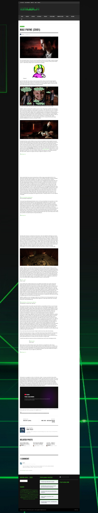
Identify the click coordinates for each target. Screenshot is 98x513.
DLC (23, 492)
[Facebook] (69, 3)
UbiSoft (25, 495)
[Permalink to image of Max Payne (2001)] (39, 47)
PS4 (25, 496)
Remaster (27, 499)
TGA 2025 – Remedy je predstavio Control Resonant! (50, 444)
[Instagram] (71, 3)
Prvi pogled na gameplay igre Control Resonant (38, 443)
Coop (34, 497)
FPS (21, 491)
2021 (25, 491)
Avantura (36, 490)
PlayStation (32, 494)
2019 (31, 490)
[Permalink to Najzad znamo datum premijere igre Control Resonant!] (26, 450)
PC (29, 494)
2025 (32, 495)
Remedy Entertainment (45, 413)
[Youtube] (75, 3)
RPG (27, 496)
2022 (33, 489)
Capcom (31, 491)
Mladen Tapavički (23, 445)
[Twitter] (73, 3)
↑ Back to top (76, 509)
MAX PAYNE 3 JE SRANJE (35, 413)
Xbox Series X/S (32, 492)
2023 (23, 495)
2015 (22, 494)
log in (24, 470)
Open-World (29, 495)
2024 (29, 496)
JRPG (28, 492)
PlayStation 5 (23, 497)
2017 (23, 496)
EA (33, 495)
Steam (21, 492)
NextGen (36, 494)
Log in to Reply (33, 464)
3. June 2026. (28, 445)
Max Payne (30, 413)
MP (35, 496)
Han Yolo (23, 413)
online (32, 499)
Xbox (37, 491)
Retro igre (22, 26)
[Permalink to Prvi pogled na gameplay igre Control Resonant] (39, 450)
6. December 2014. (27, 34)
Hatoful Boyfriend (46, 149)
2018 (21, 495)
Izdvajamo (26, 413)
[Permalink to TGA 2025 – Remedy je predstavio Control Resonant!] (52, 450)
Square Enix (32, 496)
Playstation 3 (25, 494)
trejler (34, 491)
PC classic (40, 413)
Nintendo (27, 491)
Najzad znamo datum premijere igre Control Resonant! (25, 444)
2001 (20, 413)
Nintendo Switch (30, 497)
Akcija (25, 492)
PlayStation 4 (26, 490)
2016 (21, 490)
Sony (36, 496)
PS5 (23, 491)
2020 (34, 499)
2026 (29, 499)
